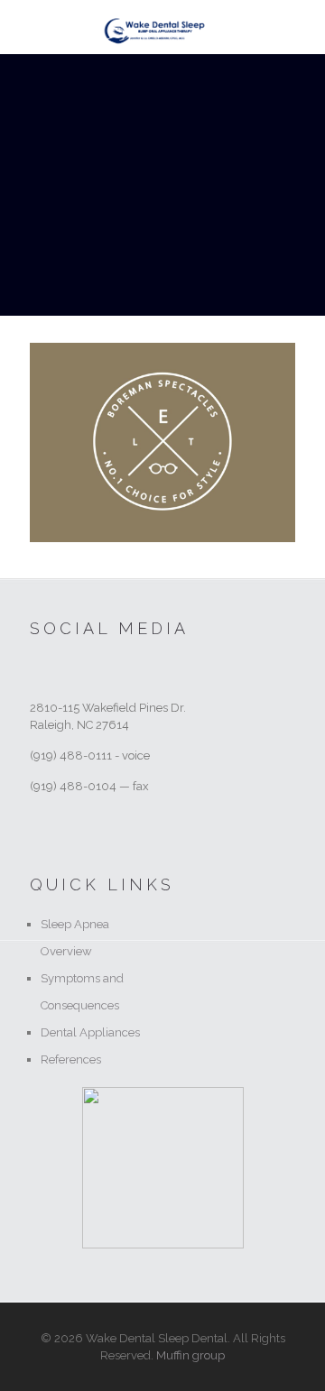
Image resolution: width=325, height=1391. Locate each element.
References (71, 1059)
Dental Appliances (90, 1032)
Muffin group (190, 1355)
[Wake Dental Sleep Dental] (155, 27)
